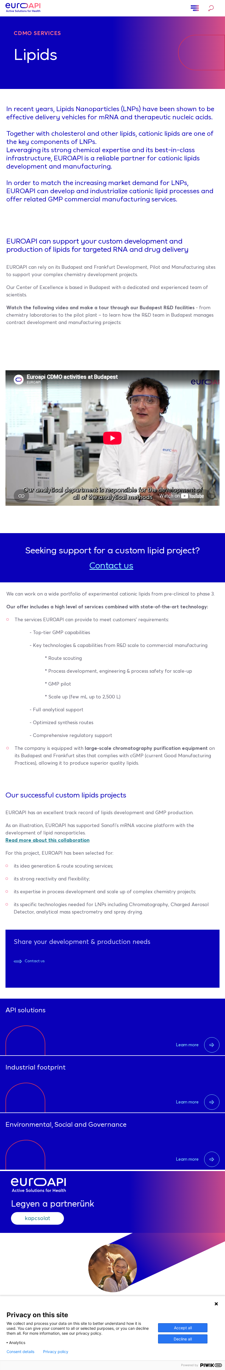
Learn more (187, 1045)
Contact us (111, 566)
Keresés (210, 8)
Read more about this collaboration (47, 840)
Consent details (20, 1351)
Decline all (183, 1339)
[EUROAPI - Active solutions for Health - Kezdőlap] (22, 8)
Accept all (183, 1327)
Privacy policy (55, 1351)
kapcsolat (37, 1218)
